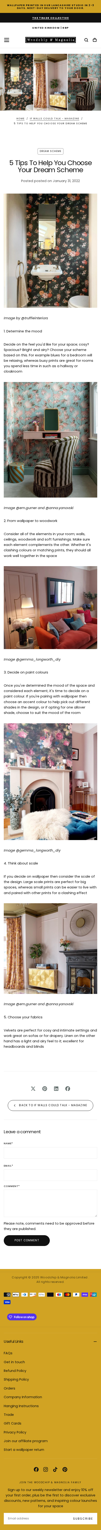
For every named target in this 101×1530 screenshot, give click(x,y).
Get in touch (14, 1362)
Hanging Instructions (21, 1406)
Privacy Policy (15, 1432)
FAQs (8, 1353)
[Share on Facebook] (68, 1088)
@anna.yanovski (60, 508)
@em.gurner (26, 508)
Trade (9, 1414)
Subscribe (83, 1519)
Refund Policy (15, 1370)
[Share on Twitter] (33, 1088)
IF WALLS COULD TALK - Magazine (54, 118)
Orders (9, 1388)
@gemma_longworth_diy (38, 659)
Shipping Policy (16, 1379)
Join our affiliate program (26, 1441)
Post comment (27, 1240)
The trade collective (50, 18)
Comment (12, 1186)
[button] (50, 28)
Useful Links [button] (13, 1341)
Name (8, 1143)
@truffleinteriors (34, 318)
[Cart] (94, 40)
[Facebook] (36, 1469)
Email (8, 1166)
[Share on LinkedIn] (56, 1088)
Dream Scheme (50, 151)
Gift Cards (12, 1423)
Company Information (23, 1397)
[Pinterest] (65, 1469)
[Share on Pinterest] (44, 1088)
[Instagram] (45, 1469)
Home (20, 118)
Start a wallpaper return (24, 1449)
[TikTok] (55, 1469)
